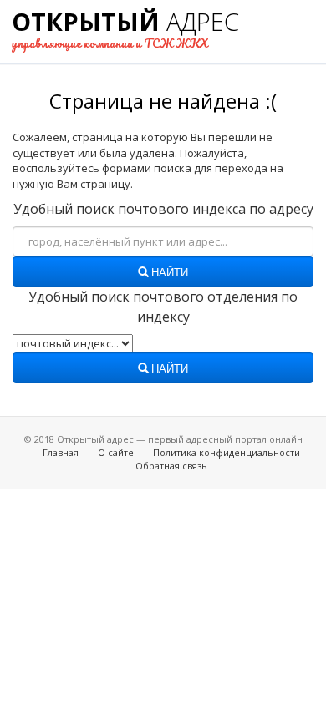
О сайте (116, 452)
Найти (168, 273)
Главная (61, 452)
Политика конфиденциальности (226, 452)
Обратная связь (171, 465)
